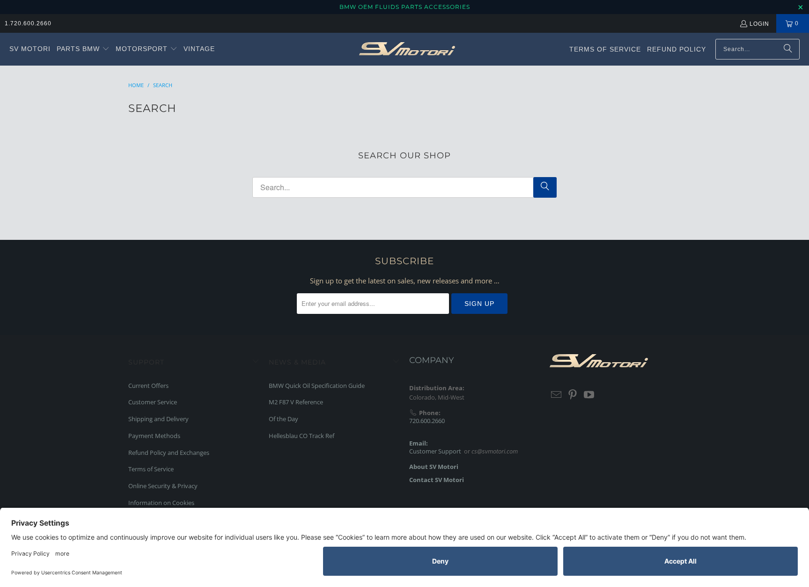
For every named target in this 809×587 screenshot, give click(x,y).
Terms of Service (151, 469)
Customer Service (152, 402)
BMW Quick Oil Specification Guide (317, 385)
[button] (83, 49)
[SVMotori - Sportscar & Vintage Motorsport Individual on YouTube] (589, 395)
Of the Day (283, 419)
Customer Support (435, 451)
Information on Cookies (161, 502)
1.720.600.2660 (28, 23)
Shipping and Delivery (158, 419)
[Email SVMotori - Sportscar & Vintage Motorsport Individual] (557, 395)
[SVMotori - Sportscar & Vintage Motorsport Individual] (407, 49)
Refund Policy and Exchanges (168, 452)
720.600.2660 (427, 420)
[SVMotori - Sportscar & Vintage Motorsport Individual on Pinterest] (573, 395)
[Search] (788, 49)
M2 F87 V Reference (296, 402)
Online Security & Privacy (163, 486)
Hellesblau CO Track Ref (301, 435)
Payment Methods (154, 435)
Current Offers (148, 385)
